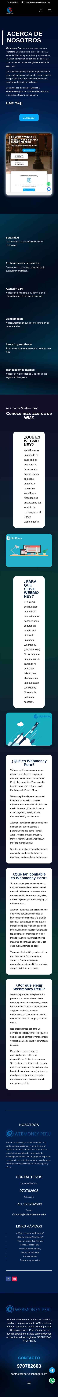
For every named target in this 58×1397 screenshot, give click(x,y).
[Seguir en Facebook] (8, 1279)
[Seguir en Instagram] (14, 1279)
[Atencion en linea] (52, 1381)
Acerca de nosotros (30, 1252)
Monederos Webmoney (30, 1248)
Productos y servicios (30, 1260)
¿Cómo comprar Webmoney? (30, 1233)
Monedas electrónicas (30, 1245)
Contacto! (29, 117)
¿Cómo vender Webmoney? (30, 1237)
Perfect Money (30, 1256)
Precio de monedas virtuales (30, 1241)
